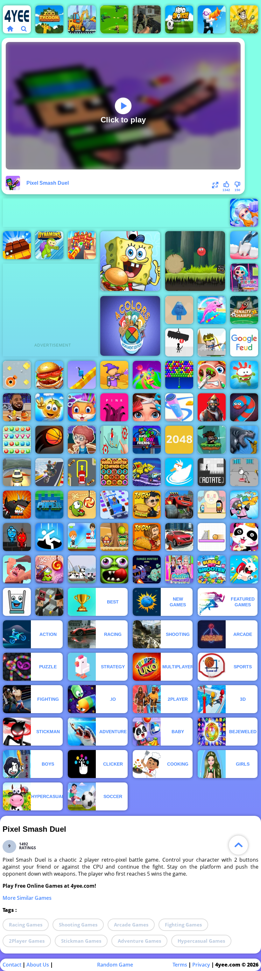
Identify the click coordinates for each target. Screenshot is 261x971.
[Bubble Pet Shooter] (212, 569)
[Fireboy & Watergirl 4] (17, 537)
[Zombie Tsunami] (114, 569)
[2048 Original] (179, 440)
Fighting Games (183, 924)
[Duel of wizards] (49, 602)
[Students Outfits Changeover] (179, 569)
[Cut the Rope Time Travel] (49, 569)
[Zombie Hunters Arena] (147, 569)
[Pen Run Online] (179, 407)
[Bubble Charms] (179, 375)
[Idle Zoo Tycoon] (49, 19)
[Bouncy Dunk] (49, 440)
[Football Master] (82, 537)
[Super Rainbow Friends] (147, 440)
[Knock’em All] (82, 245)
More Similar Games (27, 897)
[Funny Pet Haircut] (82, 407)
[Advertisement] (119, 212)
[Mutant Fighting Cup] (17, 505)
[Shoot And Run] (212, 19)
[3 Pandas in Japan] (82, 569)
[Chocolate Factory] (17, 245)
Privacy (201, 964)
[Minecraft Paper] (49, 505)
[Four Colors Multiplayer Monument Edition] (130, 326)
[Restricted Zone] (212, 407)
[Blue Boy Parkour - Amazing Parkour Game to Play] (179, 310)
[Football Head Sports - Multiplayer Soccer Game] (179, 19)
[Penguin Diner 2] (244, 505)
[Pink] (114, 407)
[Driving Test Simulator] (179, 537)
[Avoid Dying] (179, 342)
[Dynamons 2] (49, 245)
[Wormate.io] (244, 407)
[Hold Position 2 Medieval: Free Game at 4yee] (212, 342)
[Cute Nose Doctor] (212, 375)
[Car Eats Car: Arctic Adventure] (147, 472)
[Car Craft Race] (114, 505)
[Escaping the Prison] (244, 472)
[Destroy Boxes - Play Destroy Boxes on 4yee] (17, 375)
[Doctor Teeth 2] (244, 245)
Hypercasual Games (201, 941)
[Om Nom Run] (244, 375)
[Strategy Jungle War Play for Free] (114, 19)
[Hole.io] (49, 537)
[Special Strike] (147, 19)
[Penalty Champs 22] (244, 310)
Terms (180, 964)
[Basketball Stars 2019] (17, 407)
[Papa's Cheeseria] (147, 505)
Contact (12, 964)
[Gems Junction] (17, 440)
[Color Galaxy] (147, 375)
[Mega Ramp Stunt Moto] (49, 472)
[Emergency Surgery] (244, 213)
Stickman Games (81, 941)
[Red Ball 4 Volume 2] (195, 261)
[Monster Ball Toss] (114, 537)
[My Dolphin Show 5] (212, 310)
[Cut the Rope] (82, 505)
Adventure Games (139, 941)
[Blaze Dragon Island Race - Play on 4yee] (179, 505)
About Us (37, 964)
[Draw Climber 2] (82, 375)
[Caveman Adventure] (17, 569)
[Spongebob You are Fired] (130, 261)
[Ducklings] (179, 472)
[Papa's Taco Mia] (147, 537)
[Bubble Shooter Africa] (114, 472)
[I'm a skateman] (114, 440)
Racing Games (25, 924)
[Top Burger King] (49, 375)
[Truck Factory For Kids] (82, 19)
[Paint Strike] (114, 375)
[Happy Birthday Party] (244, 537)
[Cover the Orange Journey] (49, 407)
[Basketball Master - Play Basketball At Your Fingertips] (82, 440)
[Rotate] (212, 472)
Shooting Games (78, 924)
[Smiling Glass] (17, 602)
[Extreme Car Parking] (82, 472)
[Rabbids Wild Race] (244, 569)
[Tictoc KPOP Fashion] (244, 278)
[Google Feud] (244, 342)
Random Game (115, 964)
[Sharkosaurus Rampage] (244, 440)
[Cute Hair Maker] (147, 407)
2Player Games (27, 941)
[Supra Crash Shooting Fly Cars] (17, 472)
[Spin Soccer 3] (212, 537)
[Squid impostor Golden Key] (212, 505)
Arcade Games (131, 924)
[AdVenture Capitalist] (244, 19)
